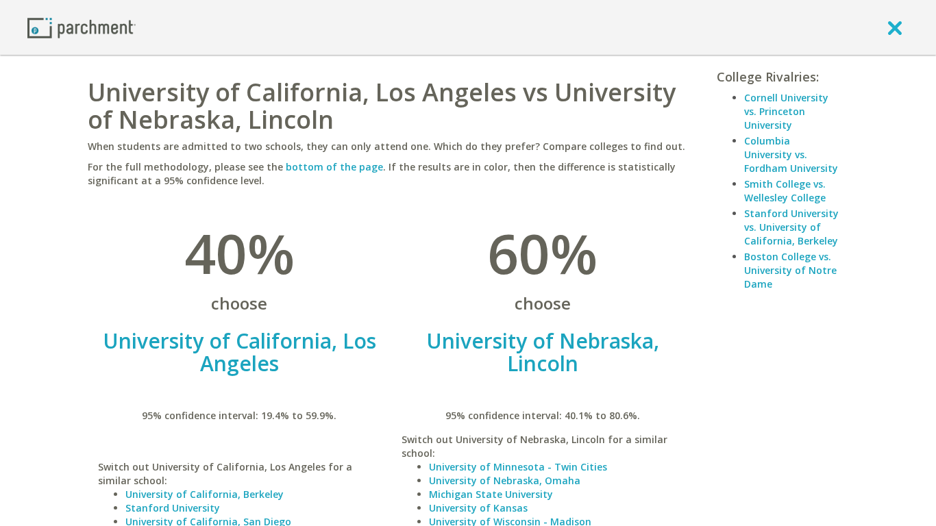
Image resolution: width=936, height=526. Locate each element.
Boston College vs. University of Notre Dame (790, 270)
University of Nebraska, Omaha (504, 480)
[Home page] (81, 27)
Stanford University (172, 507)
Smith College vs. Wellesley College (785, 190)
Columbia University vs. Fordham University (791, 154)
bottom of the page (334, 166)
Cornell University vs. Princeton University (786, 111)
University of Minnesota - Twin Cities (518, 466)
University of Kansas (478, 507)
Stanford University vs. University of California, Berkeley (791, 227)
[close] (895, 27)
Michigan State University (491, 494)
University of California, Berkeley (204, 494)
